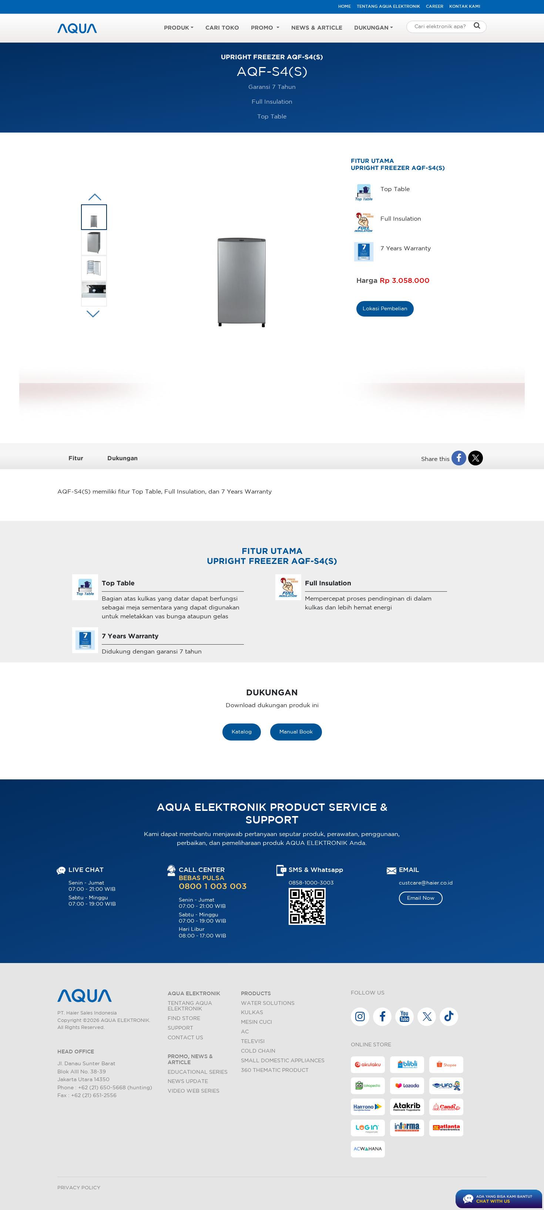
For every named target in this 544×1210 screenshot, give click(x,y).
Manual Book (296, 731)
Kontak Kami (464, 7)
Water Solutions (268, 1003)
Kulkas (252, 1012)
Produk (176, 28)
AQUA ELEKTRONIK (194, 993)
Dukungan (371, 28)
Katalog (242, 731)
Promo (263, 28)
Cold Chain (258, 1051)
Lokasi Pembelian (385, 308)
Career (434, 7)
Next (93, 197)
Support (180, 1028)
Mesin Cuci (256, 1022)
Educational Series (198, 1072)
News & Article (316, 28)
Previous (91, 314)
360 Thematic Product (275, 1070)
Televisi (253, 1041)
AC (245, 1031)
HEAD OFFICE (75, 1051)
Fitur (75, 458)
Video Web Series (193, 1091)
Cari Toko (222, 28)
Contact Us (185, 1037)
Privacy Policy (78, 1188)
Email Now (420, 898)
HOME (344, 7)
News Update (188, 1081)
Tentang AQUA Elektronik (388, 7)
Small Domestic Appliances (283, 1060)
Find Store (184, 1018)
